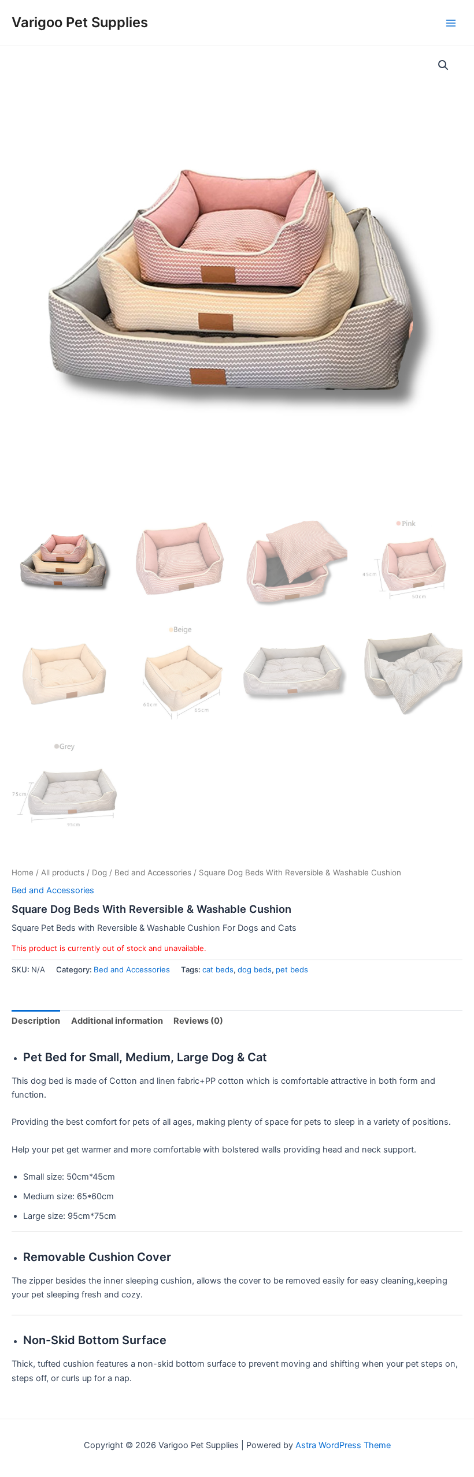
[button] (443, 65)
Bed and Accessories (152, 872)
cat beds (218, 969)
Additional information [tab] (117, 1021)
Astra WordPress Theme (343, 1445)
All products (62, 872)
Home (23, 872)
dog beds (255, 969)
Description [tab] (36, 1021)
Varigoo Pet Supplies (80, 22)
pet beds (292, 969)
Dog (99, 872)
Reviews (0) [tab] (198, 1021)
